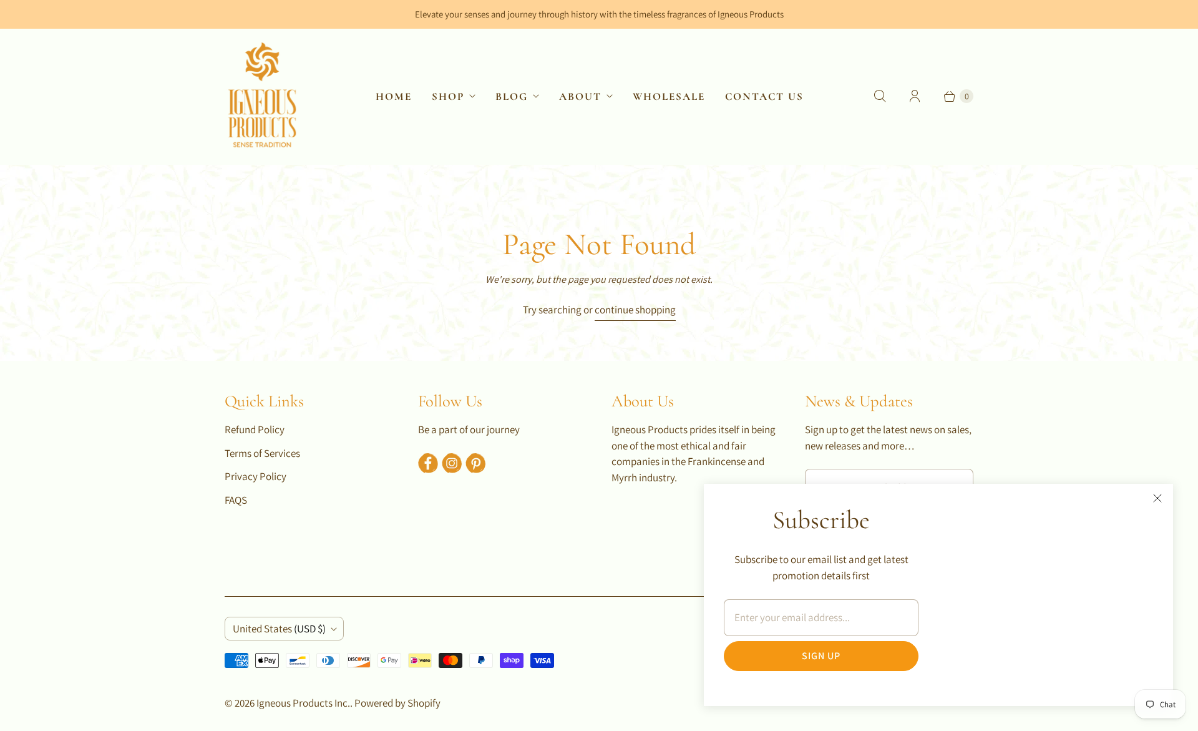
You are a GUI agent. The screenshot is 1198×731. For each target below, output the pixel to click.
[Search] (879, 96)
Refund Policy (255, 429)
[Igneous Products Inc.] (262, 96)
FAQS (236, 500)
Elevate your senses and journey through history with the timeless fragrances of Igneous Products (599, 14)
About (580, 96)
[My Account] (914, 96)
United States (279, 628)
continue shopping (635, 309)
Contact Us (764, 96)
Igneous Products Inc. (303, 703)
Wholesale (669, 96)
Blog (511, 96)
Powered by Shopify (397, 703)
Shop (448, 96)
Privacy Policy (255, 476)
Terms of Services (262, 453)
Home (394, 96)
